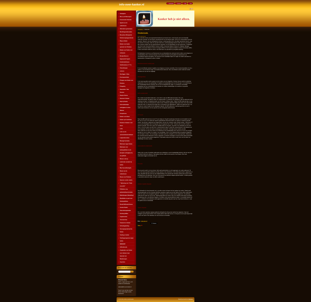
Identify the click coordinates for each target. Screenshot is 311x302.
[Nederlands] (190, 8)
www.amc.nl (144, 221)
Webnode (190, 299)
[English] (192, 8)
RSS (185, 3)
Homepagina (171, 3)
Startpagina (140, 29)
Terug (139, 225)
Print (191, 3)
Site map (179, 3)
